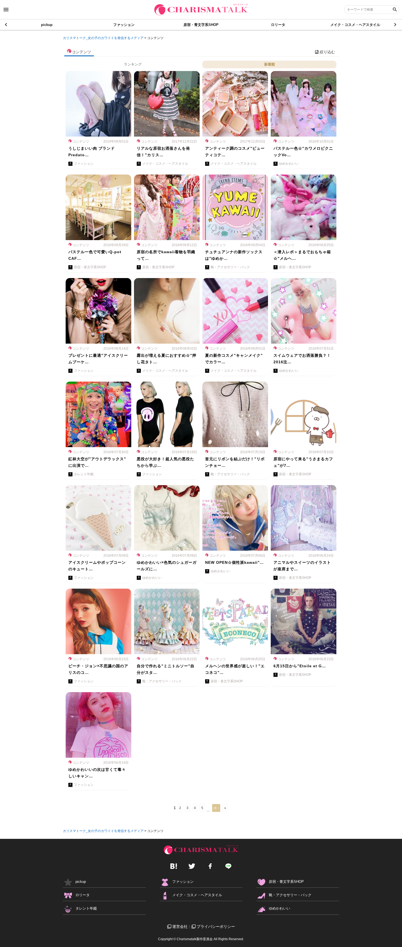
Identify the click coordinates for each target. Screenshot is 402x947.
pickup (47, 25)
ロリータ (278, 25)
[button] (395, 24)
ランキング (133, 64)
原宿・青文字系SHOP (201, 25)
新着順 (269, 64)
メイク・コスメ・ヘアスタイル (355, 25)
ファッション (124, 25)
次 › (216, 808)
